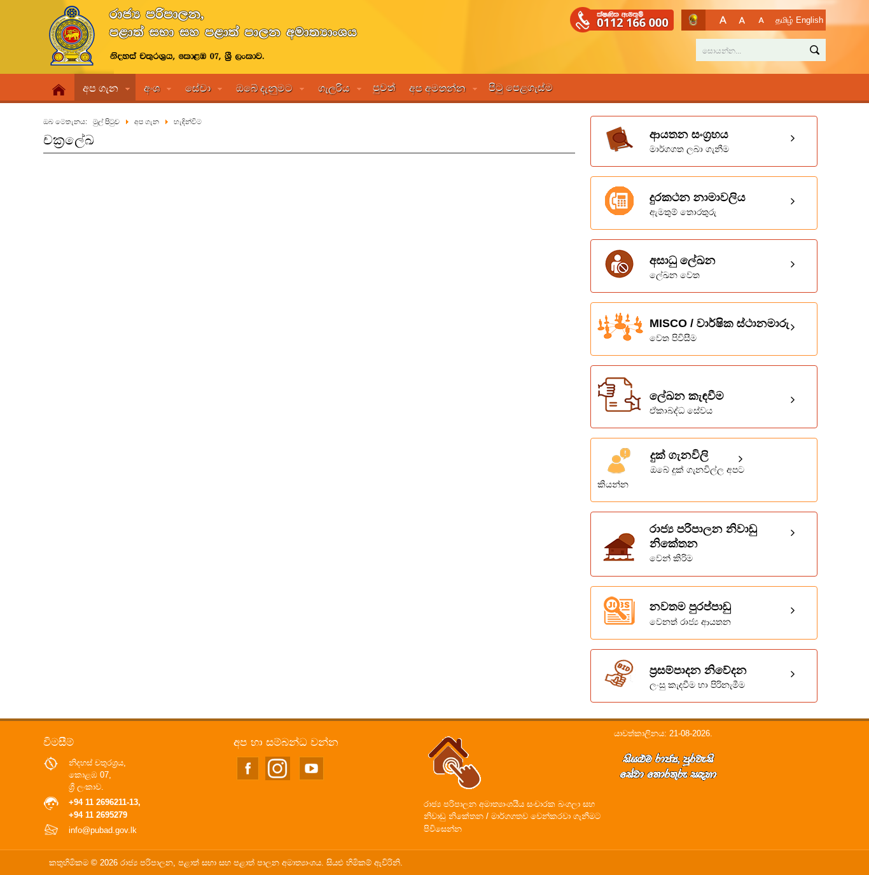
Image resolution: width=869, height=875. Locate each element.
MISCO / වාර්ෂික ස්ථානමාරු (719, 330)
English (809, 20)
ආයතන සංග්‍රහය (689, 141)
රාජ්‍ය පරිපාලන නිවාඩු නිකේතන (703, 542)
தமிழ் (784, 20)
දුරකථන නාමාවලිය (698, 204)
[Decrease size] (761, 20)
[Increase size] (723, 20)
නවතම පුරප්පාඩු (690, 613)
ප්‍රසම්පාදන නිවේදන (698, 677)
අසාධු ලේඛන (683, 267)
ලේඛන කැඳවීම (687, 402)
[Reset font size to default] (742, 20)
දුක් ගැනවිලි (670, 469)
